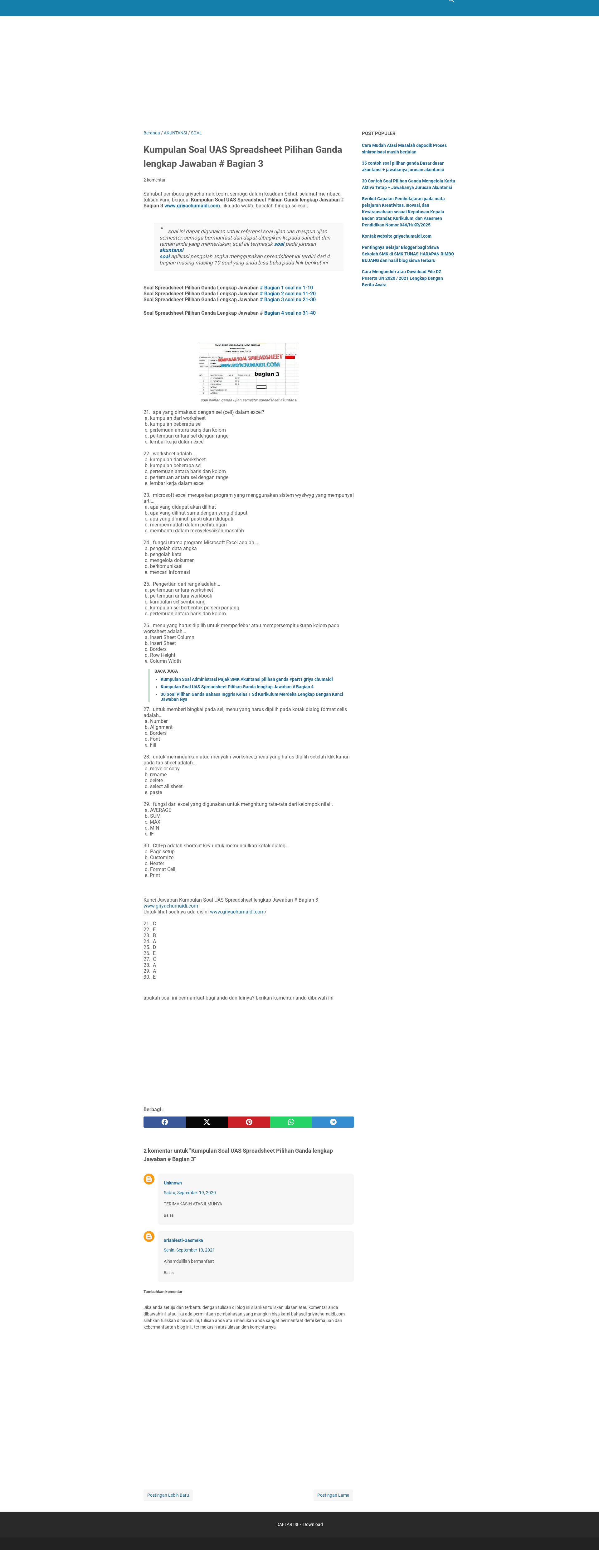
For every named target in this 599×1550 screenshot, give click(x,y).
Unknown (173, 1182)
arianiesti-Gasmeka (183, 1240)
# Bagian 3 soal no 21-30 (288, 300)
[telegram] (333, 1122)
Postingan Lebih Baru (168, 1495)
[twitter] (207, 1122)
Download (313, 1524)
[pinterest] (249, 1122)
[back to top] (586, 1536)
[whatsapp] (291, 1122)
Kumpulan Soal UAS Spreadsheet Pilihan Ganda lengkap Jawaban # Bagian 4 (237, 686)
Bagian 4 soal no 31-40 (290, 313)
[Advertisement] (299, 76)
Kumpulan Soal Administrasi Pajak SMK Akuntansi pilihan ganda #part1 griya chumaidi (247, 679)
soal (279, 244)
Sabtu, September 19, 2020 (190, 1192)
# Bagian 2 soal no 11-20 (288, 294)
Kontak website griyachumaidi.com (396, 236)
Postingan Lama (333, 1495)
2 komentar (155, 179)
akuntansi (171, 250)
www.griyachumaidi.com (171, 906)
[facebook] (165, 1122)
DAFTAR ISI (287, 1524)
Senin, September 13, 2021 (189, 1249)
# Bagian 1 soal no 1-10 (286, 288)
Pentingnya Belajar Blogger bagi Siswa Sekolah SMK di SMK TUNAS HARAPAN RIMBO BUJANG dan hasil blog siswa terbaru (408, 254)
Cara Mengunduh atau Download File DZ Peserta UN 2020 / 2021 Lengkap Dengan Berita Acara (402, 278)
